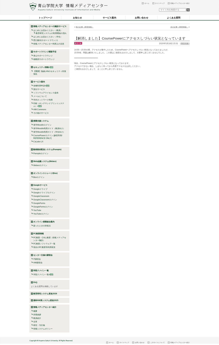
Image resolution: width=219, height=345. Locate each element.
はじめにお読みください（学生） (47, 37)
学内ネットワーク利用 (43, 100)
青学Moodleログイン (42, 125)
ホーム (146, 3)
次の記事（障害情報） (179, 27)
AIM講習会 (37, 263)
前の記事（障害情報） (84, 27)
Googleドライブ (40, 189)
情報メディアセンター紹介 (180, 3)
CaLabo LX (38, 141)
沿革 (35, 322)
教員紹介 (37, 318)
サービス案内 (109, 17)
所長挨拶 (37, 315)
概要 (35, 311)
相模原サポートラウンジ (44, 59)
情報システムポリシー (43, 329)
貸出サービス (39, 89)
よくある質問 (173, 17)
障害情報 (185, 43)
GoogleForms (39, 203)
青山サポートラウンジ (43, 56)
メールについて (40, 96)
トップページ (45, 17)
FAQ (35, 282)
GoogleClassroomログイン (45, 200)
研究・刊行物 (39, 325)
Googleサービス (40, 185)
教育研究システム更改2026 (45, 294)
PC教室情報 (38, 233)
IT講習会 (37, 259)
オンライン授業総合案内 (44, 222)
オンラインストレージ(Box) (45, 173)
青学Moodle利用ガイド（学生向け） (49, 132)
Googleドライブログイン (44, 193)
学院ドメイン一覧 (41, 274)
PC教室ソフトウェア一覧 (44, 244)
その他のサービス (41, 113)
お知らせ (77, 17)
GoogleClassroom (41, 196)
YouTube (37, 210)
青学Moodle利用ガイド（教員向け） (49, 128)
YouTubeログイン (41, 214)
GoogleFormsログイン (43, 207)
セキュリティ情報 (41, 67)
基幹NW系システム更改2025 (45, 300)
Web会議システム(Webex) (44, 161)
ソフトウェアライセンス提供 (45, 93)
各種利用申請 (39, 86)
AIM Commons (39, 109)
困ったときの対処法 (42, 226)
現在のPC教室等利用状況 (44, 247)
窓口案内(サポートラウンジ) (45, 40)
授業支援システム (41, 121)
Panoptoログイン (40, 153)
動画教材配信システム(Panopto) (47, 149)
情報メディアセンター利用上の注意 (48, 44)
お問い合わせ (141, 17)
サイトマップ (160, 3)
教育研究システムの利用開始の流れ (51, 33)
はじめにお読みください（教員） (47, 30)
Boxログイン (38, 177)
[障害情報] (78, 43)
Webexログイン (40, 165)
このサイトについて (157, 342)
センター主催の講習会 (43, 255)
